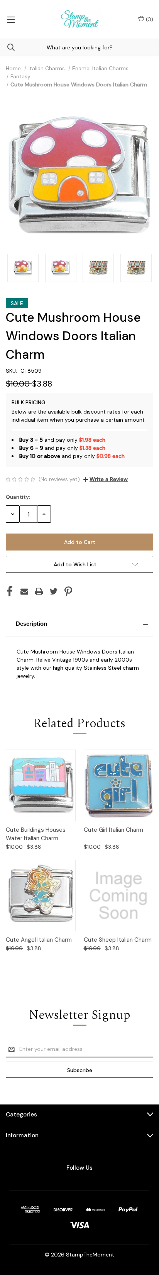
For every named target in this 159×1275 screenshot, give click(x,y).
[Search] (7, 47)
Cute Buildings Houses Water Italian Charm (36, 834)
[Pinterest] (68, 591)
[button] (79, 624)
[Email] (24, 591)
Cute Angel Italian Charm (39, 940)
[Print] (39, 591)
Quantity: (18, 496)
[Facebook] (10, 591)
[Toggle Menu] (10, 19)
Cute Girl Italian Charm (113, 830)
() (148, 19)
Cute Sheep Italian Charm (118, 940)
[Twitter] (54, 591)
